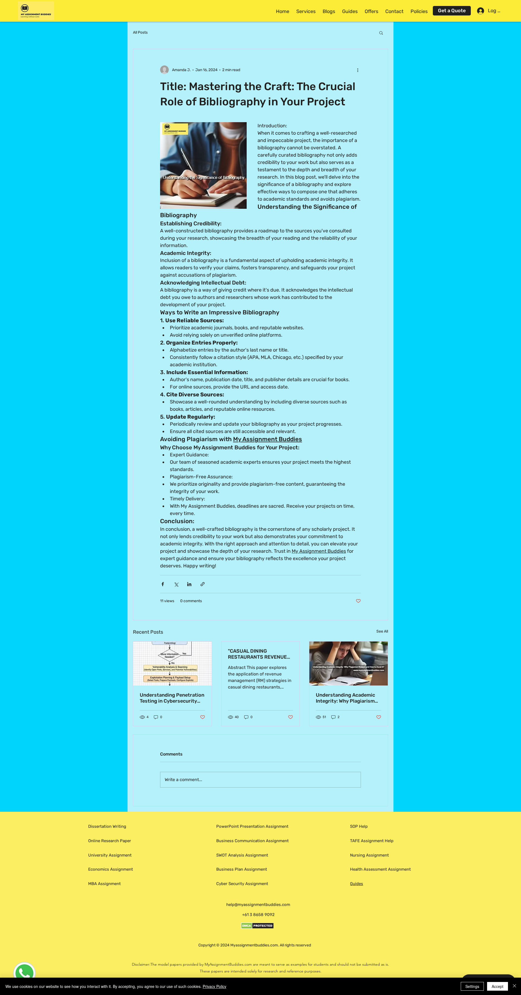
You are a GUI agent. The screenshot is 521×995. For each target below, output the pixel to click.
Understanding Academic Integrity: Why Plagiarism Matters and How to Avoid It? (346, 698)
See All (382, 631)
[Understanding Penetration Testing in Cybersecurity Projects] (172, 664)
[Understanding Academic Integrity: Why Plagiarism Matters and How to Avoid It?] (348, 664)
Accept (497, 986)
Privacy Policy (214, 986)
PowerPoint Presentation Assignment (252, 826)
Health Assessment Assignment (380, 869)
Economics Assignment (110, 869)
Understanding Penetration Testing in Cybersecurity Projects (172, 698)
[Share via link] (202, 584)
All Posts (140, 32)
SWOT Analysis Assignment (242, 855)
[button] (306, 11)
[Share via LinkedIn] (189, 584)
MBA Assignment (104, 883)
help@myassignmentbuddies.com (258, 904)
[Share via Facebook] (162, 584)
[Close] (514, 986)
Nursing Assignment (369, 855)
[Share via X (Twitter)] (176, 584)
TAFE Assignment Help (371, 840)
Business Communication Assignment (254, 840)
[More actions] (357, 70)
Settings (472, 986)
